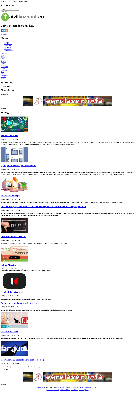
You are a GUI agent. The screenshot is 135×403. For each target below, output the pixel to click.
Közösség (3, 62)
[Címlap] (22, 21)
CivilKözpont (8, 44)
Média (2, 65)
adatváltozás (74, 390)
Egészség (3, 53)
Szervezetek (7, 45)
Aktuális (6, 42)
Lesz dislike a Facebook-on (13, 236)
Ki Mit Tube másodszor (12, 292)
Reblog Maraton (8, 265)
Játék (2, 58)
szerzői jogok (64, 387)
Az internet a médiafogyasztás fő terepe (19, 303)
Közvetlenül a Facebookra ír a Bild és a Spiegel (23, 360)
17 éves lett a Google (10, 195)
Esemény (3, 55)
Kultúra (3, 63)
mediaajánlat (88, 387)
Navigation (4, 34)
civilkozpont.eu (40, 387)
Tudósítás (3, 77)
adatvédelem (72, 387)
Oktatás (3, 68)
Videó (2, 78)
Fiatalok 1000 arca (9, 135)
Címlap (3, 86)
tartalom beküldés (65, 390)
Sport (2, 73)
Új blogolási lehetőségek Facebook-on (18, 165)
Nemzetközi (4, 67)
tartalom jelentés (84, 390)
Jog (2, 60)
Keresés (3, 9)
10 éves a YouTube (9, 331)
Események (7, 47)
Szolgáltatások (8, 50)
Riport (2, 72)
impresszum (80, 387)
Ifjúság (3, 57)
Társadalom (4, 75)
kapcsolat (96, 387)
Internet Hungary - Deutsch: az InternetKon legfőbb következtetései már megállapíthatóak (43, 206)
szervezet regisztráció (53, 390)
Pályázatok (7, 49)
